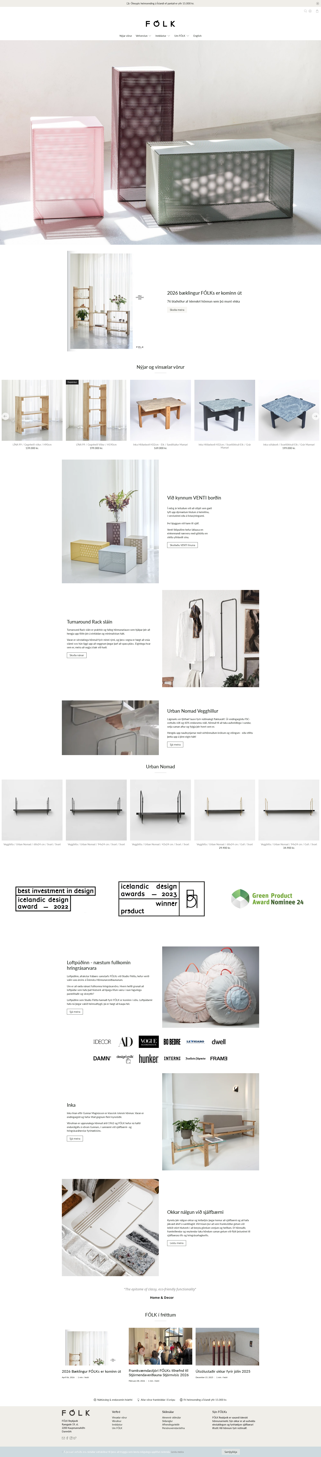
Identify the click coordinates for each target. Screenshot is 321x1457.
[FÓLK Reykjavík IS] (160, 24)
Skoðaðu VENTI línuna (182, 545)
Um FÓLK (179, 35)
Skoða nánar (77, 655)
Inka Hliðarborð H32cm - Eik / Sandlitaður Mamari (160, 444)
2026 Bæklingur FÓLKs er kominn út (91, 1371)
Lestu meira (176, 1243)
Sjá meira (175, 744)
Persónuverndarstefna (173, 1428)
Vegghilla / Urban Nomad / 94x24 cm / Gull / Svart (289, 844)
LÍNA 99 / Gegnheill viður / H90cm (32, 444)
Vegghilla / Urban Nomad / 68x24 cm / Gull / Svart (225, 844)
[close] (317, 3)
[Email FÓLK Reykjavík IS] (63, 1438)
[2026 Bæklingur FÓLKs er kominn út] (93, 1346)
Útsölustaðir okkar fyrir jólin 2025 (223, 1371)
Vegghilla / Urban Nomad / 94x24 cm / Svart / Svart (96, 844)
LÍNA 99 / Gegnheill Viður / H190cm (96, 444)
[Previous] (5, 416)
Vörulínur (116, 1421)
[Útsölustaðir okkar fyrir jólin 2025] (227, 1346)
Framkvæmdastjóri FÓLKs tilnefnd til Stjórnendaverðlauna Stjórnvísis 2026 (159, 1372)
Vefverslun (141, 35)
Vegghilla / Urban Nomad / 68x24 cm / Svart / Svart (32, 844)
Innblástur (117, 1424)
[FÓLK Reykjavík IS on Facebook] (67, 1438)
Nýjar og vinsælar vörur (160, 367)
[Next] (315, 416)
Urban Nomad (160, 766)
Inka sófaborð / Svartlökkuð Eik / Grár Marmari (289, 444)
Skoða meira (177, 309)
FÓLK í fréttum (160, 1315)
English (197, 35)
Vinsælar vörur (119, 1417)
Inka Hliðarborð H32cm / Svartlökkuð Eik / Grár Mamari (225, 446)
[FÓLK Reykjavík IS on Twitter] (74, 1438)
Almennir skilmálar (171, 1417)
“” (160, 1289)
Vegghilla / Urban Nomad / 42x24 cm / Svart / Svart (160, 844)
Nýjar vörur (126, 35)
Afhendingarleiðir (171, 1424)
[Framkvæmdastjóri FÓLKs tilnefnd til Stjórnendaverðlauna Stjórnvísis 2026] (160, 1346)
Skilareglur (167, 1421)
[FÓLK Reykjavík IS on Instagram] (71, 1438)
